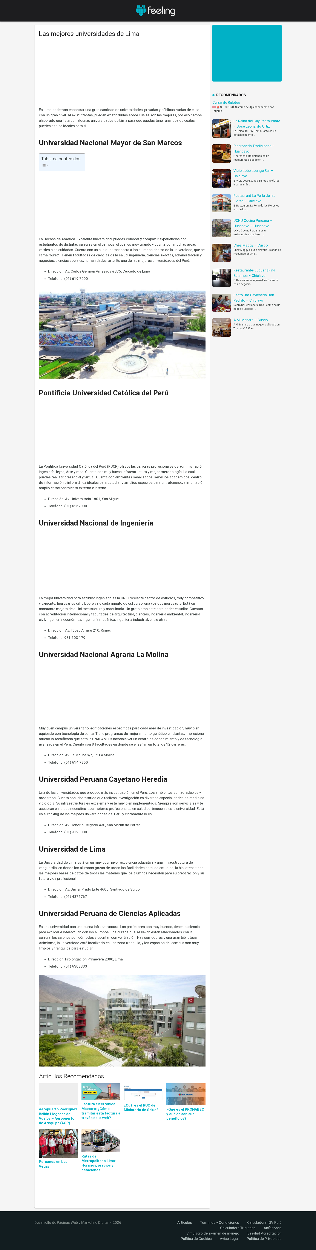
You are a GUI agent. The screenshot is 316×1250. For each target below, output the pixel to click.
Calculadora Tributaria (238, 1228)
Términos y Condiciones (219, 1222)
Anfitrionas (273, 1228)
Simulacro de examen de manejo (212, 1233)
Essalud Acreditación (264, 1233)
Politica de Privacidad (264, 1238)
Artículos (184, 1222)
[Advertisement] (122, 75)
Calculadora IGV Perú (264, 1222)
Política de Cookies (196, 1238)
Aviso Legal (229, 1238)
